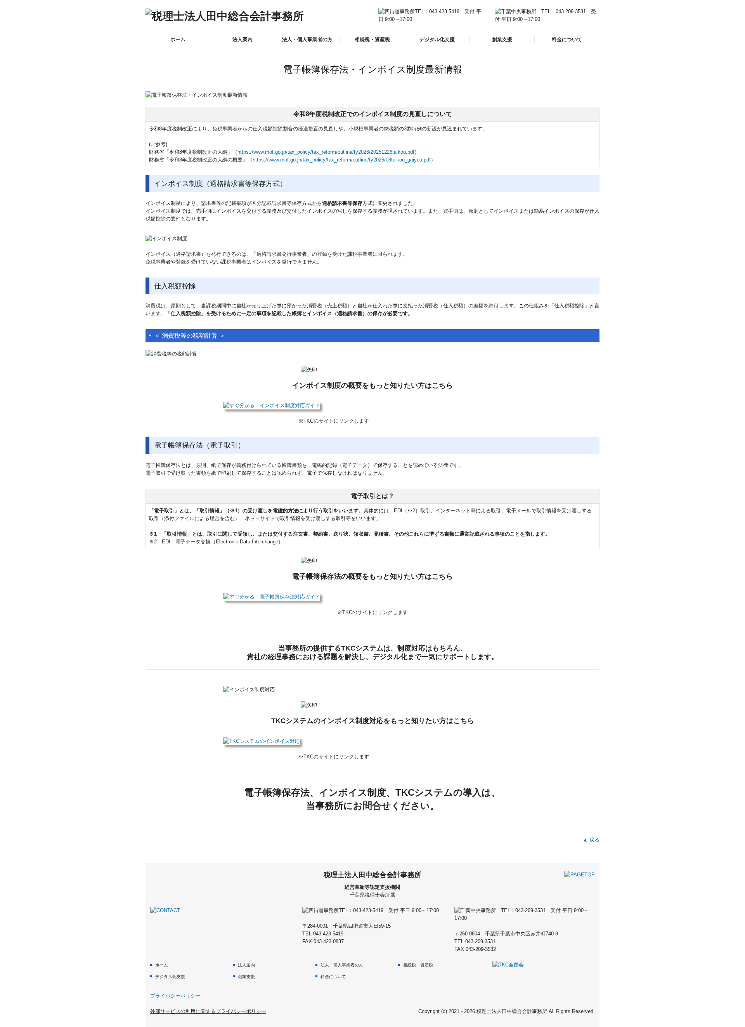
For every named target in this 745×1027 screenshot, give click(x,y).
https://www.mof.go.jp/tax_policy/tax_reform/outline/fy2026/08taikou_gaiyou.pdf (342, 160)
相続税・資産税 (372, 39)
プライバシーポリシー (175, 996)
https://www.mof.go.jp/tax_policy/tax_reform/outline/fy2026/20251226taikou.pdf (325, 152)
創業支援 (502, 39)
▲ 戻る (591, 840)
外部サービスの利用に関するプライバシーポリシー (208, 1011)
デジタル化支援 (437, 39)
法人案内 (242, 39)
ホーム (177, 39)
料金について (567, 39)
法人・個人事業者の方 (307, 39)
